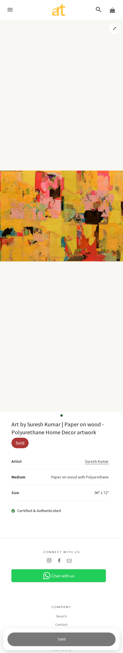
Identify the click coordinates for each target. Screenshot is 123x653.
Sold (62, 639)
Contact (61, 624)
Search (61, 616)
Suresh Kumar (97, 461)
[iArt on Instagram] (50, 560)
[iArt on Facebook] (60, 560)
